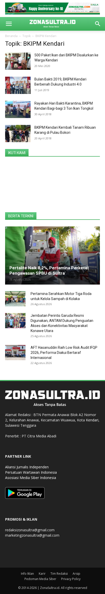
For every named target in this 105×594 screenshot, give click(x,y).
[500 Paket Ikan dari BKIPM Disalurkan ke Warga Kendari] (18, 61)
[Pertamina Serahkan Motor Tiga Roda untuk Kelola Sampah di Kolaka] (15, 298)
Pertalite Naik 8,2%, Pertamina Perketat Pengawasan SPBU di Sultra (49, 270)
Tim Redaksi (59, 573)
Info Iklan (27, 573)
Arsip (76, 573)
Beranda (11, 36)
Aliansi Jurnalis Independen (27, 467)
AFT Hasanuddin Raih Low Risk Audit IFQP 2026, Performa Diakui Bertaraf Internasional (64, 352)
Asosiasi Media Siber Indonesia (30, 477)
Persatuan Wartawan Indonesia (31, 472)
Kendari (92, 420)
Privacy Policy (71, 579)
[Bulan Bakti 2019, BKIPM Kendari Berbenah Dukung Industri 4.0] (18, 85)
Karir (42, 573)
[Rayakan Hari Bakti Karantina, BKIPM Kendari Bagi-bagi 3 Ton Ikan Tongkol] (18, 109)
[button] (9, 24)
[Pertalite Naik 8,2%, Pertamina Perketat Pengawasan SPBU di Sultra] (52, 255)
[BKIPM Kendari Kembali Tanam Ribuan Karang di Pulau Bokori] (18, 133)
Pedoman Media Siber (40, 579)
